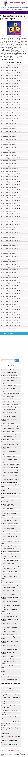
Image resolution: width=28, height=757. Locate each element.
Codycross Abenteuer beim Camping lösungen (10, 485)
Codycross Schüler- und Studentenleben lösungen (7, 504)
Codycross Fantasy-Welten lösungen (10, 493)
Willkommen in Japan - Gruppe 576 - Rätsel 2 (12, 267)
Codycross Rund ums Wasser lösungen (8, 557)
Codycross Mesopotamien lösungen (10, 511)
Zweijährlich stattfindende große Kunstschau (9, 702)
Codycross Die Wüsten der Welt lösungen (9, 610)
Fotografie (11, 688)
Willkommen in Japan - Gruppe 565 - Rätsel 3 (12, 123)
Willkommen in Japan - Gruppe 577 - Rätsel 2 (12, 280)
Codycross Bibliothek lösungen (9, 407)
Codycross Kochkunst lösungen (9, 385)
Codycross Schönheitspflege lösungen (8, 637)
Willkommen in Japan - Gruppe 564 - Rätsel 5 (12, 115)
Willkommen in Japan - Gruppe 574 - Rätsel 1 (12, 237)
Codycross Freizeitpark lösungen (9, 396)
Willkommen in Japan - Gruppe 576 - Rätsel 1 (12, 264)
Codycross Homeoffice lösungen (9, 548)
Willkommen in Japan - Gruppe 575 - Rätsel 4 (12, 259)
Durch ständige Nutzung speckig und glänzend (10, 736)
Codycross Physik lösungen (8, 659)
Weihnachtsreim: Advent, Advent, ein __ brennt (10, 717)
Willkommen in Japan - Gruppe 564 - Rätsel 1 (12, 105)
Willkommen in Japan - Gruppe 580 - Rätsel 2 (12, 320)
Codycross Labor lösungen (8, 409)
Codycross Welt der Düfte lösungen (10, 585)
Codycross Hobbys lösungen (8, 574)
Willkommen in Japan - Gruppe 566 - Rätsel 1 (12, 131)
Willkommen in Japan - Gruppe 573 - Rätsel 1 (12, 224)
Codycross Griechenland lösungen (10, 462)
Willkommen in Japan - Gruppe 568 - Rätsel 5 (12, 168)
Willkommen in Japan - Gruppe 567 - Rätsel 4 (12, 152)
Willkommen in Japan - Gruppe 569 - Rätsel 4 (12, 179)
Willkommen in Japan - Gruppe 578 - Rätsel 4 (12, 299)
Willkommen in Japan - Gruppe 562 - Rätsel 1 (12, 78)
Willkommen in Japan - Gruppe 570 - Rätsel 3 (12, 190)
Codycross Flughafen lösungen (9, 431)
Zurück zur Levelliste (14, 333)
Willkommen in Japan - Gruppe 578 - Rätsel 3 (12, 296)
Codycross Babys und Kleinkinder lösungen (9, 619)
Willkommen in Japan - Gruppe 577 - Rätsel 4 (12, 285)
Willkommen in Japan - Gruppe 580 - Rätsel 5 (12, 328)
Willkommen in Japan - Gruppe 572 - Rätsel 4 (12, 219)
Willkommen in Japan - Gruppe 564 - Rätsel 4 (12, 113)
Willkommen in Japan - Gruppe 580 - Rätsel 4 (12, 325)
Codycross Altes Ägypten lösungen (10, 393)
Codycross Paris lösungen (7, 401)
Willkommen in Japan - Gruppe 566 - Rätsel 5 (12, 142)
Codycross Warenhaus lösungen (9, 439)
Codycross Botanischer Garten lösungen (9, 577)
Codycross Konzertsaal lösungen (9, 451)
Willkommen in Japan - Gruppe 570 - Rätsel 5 (12, 195)
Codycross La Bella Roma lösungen (10, 426)
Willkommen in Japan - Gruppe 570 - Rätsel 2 (12, 187)
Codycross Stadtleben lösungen (9, 616)
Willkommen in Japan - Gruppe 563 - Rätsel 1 (12, 91)
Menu (13, 12)
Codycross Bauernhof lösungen (9, 434)
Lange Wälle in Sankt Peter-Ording (10, 695)
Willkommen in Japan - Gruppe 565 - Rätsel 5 (12, 128)
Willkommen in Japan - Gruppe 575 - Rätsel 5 (12, 261)
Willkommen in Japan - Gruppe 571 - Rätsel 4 (12, 206)
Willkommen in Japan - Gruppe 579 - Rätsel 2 (12, 307)
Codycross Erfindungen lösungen (9, 375)
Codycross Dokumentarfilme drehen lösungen (10, 591)
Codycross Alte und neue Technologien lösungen (7, 581)
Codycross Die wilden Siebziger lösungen (9, 413)
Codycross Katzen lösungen (8, 631)
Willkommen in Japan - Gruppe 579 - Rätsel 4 (12, 312)
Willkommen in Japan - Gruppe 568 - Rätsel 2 (12, 160)
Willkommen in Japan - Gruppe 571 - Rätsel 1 (12, 198)
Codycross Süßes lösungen (8, 528)
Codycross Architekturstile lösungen (10, 539)
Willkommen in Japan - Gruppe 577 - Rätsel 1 (12, 277)
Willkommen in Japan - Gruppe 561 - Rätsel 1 (12, 65)
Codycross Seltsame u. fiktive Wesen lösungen (10, 606)
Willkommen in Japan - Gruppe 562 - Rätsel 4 (12, 86)
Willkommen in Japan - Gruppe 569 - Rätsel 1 (12, 171)
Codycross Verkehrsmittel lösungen (10, 383)
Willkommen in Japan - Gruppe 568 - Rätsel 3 (12, 163)
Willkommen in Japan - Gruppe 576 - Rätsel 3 (12, 269)
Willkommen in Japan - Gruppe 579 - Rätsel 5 (12, 315)
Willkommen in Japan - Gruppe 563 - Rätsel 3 (12, 97)
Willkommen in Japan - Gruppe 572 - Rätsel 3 (12, 216)
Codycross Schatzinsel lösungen (9, 520)
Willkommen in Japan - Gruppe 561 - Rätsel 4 (12, 73)
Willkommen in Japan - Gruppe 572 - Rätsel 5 (12, 222)
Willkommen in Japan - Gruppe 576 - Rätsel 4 (12, 272)
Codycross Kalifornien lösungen (9, 536)
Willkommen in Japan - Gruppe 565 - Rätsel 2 (12, 120)
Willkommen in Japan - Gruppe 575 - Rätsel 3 (12, 256)
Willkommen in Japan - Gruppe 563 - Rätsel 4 (12, 99)
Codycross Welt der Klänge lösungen (10, 566)
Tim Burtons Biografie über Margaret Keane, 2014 (10, 728)
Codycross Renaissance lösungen (9, 571)
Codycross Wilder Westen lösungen (10, 428)
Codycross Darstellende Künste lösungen (9, 496)
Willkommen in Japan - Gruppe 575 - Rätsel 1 (12, 251)
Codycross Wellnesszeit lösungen (9, 482)
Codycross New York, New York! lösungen (9, 419)
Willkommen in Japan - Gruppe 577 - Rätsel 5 (12, 288)
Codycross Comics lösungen (8, 525)
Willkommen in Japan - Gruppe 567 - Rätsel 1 (12, 144)
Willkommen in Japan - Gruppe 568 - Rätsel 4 (12, 166)
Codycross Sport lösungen (8, 388)
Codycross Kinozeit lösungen (8, 423)
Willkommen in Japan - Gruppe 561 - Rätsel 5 (12, 75)
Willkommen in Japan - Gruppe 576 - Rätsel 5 (12, 275)
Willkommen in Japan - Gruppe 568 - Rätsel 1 (12, 158)
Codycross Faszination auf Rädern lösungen (9, 641)
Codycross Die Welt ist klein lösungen (10, 464)
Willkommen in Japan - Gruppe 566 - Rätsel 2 (12, 134)
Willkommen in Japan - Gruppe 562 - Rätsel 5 (12, 89)
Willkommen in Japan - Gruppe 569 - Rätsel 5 (12, 182)
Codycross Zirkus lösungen (8, 380)
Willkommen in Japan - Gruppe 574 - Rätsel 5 (12, 248)
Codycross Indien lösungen (8, 587)
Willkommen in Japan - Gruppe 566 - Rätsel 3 (12, 136)
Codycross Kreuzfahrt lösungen (9, 459)
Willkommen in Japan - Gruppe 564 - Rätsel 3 (12, 110)
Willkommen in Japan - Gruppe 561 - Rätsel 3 (12, 70)
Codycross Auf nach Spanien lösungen (8, 489)
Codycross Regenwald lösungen (9, 546)
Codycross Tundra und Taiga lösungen (8, 623)
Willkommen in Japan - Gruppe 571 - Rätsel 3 (12, 203)
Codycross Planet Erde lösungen (9, 370)
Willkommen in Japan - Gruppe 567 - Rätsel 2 (12, 147)
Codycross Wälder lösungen (8, 677)
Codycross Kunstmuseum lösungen (10, 470)
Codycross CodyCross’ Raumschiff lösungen (10, 542)
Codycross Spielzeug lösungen (9, 649)
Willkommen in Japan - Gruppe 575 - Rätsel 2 (12, 253)
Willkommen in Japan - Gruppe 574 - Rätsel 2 (12, 240)
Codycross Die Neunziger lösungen (10, 533)
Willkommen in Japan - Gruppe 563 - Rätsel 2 (12, 94)
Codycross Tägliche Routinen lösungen (8, 652)
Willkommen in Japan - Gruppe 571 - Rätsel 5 (12, 208)
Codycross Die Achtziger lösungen (10, 479)
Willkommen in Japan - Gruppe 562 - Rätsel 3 (12, 83)
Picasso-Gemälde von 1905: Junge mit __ (10, 698)
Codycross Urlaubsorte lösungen (9, 444)
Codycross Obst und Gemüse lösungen (8, 662)
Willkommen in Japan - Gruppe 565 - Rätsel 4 (12, 126)
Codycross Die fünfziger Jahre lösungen (8, 645)
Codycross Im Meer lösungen (8, 372)
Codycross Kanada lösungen (8, 554)
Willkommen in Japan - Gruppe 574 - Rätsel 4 (12, 245)
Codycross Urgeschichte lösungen (10, 551)
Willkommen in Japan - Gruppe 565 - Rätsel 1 (12, 118)
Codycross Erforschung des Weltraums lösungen (8, 500)
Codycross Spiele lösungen (8, 508)
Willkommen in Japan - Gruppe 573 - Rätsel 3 (12, 229)
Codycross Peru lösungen (7, 656)
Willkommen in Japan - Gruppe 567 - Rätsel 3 (12, 150)
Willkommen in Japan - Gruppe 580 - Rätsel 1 (12, 317)
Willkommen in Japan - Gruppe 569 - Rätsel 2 (12, 174)
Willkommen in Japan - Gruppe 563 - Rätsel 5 (12, 102)
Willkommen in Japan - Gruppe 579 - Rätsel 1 (12, 304)
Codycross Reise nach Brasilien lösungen (9, 476)
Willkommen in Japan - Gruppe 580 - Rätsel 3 (12, 323)
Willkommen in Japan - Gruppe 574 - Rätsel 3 (12, 243)
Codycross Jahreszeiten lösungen (9, 377)
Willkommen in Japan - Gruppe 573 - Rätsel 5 (12, 235)
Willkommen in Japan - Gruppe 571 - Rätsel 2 (12, 200)
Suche (16, 360)
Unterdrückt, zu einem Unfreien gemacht (9, 741)
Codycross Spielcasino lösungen (9, 404)
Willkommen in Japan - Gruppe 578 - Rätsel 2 (12, 293)
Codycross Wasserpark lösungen (9, 472)
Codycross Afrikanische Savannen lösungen (9, 597)
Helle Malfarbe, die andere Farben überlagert (9, 691)
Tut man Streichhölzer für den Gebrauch (9, 724)
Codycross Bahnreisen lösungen (9, 467)
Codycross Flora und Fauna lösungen (10, 391)
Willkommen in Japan (14, 62)
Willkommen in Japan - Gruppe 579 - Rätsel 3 (12, 309)
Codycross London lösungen (8, 436)
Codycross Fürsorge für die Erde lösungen (9, 602)
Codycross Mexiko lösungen (8, 568)
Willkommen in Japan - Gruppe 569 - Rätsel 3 (12, 176)
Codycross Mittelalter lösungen (9, 399)
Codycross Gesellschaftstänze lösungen (8, 666)
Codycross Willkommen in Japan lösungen (9, 447)
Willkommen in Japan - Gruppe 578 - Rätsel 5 (12, 301)
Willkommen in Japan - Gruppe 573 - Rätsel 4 (12, 232)
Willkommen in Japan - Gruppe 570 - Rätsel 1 (12, 184)
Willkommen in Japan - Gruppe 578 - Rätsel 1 (12, 291)
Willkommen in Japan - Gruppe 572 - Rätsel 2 (12, 214)
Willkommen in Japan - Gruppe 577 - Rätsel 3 (12, 283)
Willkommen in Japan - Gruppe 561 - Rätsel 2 (12, 67)
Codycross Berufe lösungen (8, 594)
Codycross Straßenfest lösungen (9, 560)
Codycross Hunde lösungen (8, 614)
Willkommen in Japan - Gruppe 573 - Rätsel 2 (12, 227)
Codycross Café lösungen (7, 563)
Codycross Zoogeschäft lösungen (9, 416)
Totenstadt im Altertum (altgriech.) (10, 721)
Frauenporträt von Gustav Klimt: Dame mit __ (9, 745)
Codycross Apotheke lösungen (9, 674)
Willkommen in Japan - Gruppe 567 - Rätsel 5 (12, 155)
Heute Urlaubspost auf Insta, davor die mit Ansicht (10, 732)
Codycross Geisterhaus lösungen (9, 531)
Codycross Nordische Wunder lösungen (9, 670)
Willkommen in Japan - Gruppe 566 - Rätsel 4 (12, 139)
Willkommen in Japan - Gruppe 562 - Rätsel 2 (12, 81)
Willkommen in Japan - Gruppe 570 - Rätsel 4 (12, 192)
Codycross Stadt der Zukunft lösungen (8, 514)
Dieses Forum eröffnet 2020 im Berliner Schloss (9, 706)
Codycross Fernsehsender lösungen (10, 454)
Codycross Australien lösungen (9, 518)
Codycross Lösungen (17, 3)
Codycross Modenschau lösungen (9, 442)
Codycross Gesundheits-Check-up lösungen (9, 628)
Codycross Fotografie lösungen (9, 679)
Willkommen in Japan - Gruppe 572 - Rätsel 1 (12, 211)
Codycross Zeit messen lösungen (9, 523)
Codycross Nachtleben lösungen (9, 634)
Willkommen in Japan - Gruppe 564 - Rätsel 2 (12, 107)
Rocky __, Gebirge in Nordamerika (9, 710)
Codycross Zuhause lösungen (8, 456)
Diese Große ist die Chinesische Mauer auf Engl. (9, 713)
